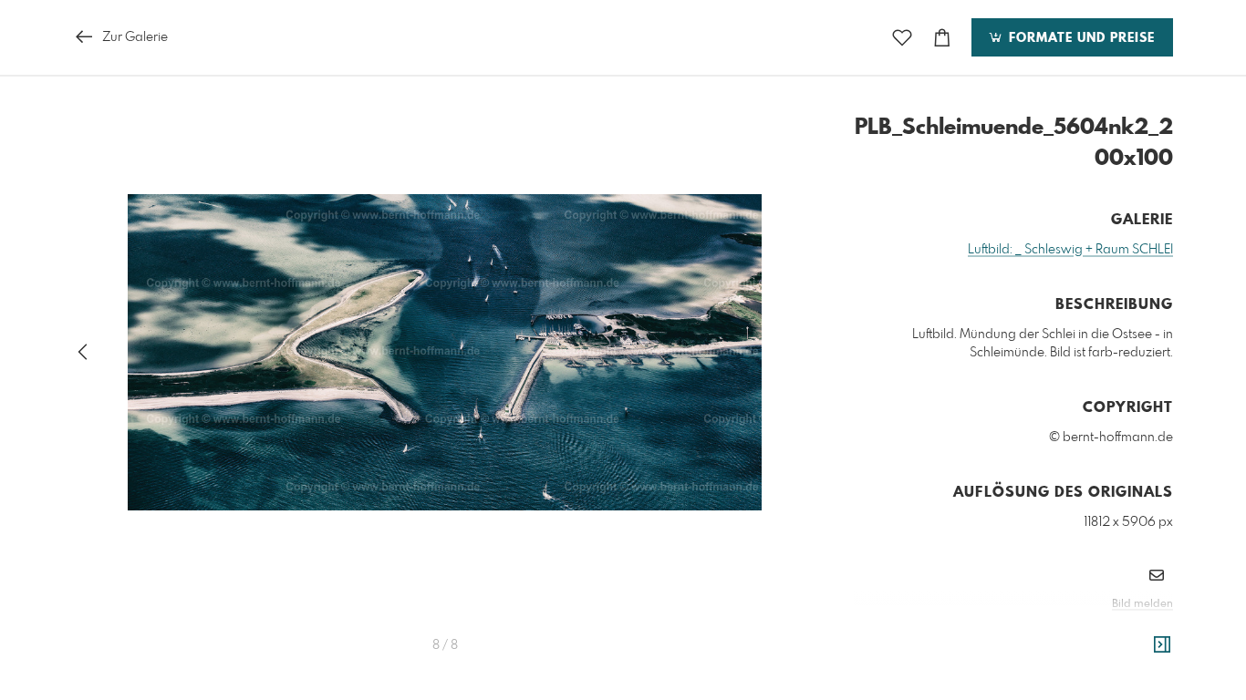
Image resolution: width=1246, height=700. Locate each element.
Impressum (1071, 628)
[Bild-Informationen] (1162, 645)
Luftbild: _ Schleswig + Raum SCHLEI (1070, 249)
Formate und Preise (1079, 38)
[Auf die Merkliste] (902, 38)
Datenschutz (1141, 628)
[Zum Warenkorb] (942, 38)
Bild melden (1142, 604)
